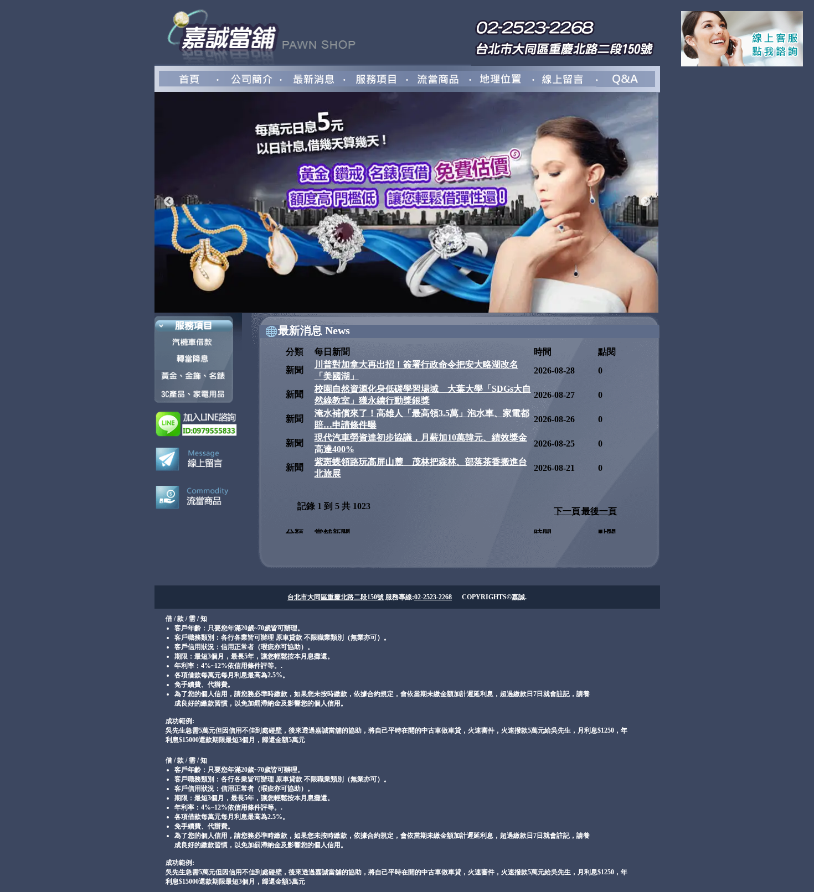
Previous (168, 202)
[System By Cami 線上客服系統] (742, 63)
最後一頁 (599, 511)
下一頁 (567, 511)
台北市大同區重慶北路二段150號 (335, 597)
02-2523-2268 (433, 597)
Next (645, 202)
